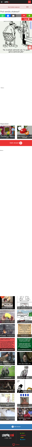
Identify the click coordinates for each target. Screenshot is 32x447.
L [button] (29, 2)
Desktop (17, 444)
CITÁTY (23, 439)
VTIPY (22, 437)
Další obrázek (14, 143)
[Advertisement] (16, 104)
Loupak (7, 2)
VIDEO (23, 433)
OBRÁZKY (23, 435)
